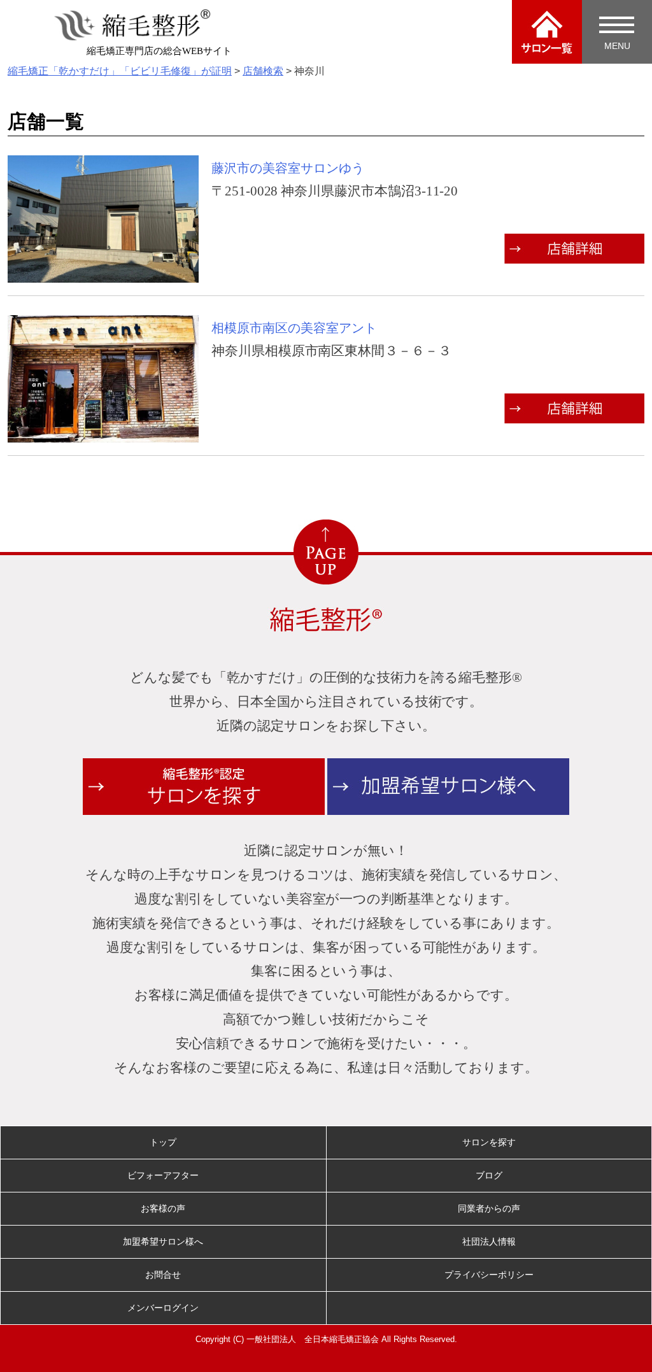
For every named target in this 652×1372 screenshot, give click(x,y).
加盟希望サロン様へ (163, 1241)
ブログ (489, 1175)
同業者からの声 (489, 1208)
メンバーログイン (163, 1308)
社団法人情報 (489, 1241)
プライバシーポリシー (489, 1274)
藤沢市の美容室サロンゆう (287, 168)
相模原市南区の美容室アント (294, 328)
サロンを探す (489, 1142)
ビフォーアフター (163, 1175)
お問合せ (163, 1274)
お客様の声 (163, 1208)
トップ (163, 1142)
